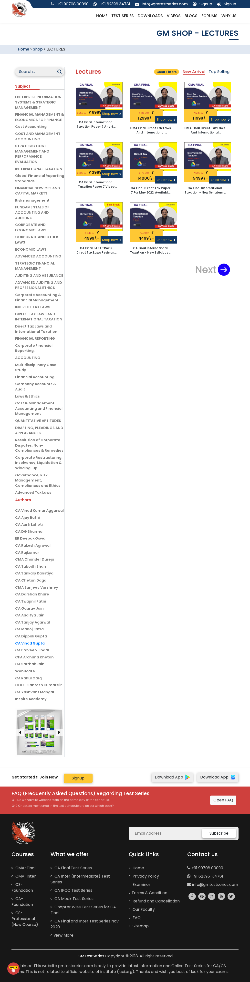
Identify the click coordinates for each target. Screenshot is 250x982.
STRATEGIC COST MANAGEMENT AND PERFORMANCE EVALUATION (32, 153)
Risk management (32, 200)
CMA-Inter (25, 876)
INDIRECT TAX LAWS (32, 307)
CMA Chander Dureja (34, 559)
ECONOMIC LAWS (30, 249)
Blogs (191, 16)
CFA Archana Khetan (34, 657)
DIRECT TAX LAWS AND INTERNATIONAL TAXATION (38, 317)
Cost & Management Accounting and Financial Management (38, 408)
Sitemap (140, 926)
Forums (209, 16)
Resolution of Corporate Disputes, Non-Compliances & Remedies (39, 445)
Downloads (150, 16)
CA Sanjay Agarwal (32, 622)
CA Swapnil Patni (30, 601)
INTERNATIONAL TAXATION (38, 168)
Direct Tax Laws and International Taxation (36, 329)
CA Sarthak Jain (29, 664)
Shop (38, 49)
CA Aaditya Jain (29, 615)
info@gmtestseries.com (214, 884)
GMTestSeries (91, 956)
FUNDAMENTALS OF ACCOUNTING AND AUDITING (32, 212)
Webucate (25, 671)
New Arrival (194, 71)
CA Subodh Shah (30, 566)
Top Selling (219, 71)
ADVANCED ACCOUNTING (38, 256)
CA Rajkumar (27, 552)
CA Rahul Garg (28, 678)
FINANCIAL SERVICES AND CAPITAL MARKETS (37, 191)
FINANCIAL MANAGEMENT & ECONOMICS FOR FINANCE (39, 117)
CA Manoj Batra (29, 629)
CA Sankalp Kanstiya (34, 573)
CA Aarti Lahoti (29, 524)
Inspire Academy (31, 698)
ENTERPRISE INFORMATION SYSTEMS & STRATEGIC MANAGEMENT (38, 102)
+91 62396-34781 (207, 876)
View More (63, 935)
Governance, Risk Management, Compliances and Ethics (37, 480)
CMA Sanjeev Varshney (36, 587)
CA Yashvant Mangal (34, 692)
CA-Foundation (22, 901)
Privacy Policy (145, 876)
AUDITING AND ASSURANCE (39, 275)
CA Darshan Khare (32, 594)
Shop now (110, 113)
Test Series (122, 16)
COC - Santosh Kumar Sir (38, 685)
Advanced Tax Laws (33, 492)
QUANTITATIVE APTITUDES (38, 420)
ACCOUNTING (27, 357)
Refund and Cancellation (156, 901)
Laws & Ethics (27, 396)
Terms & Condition (149, 893)
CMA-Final (24, 868)
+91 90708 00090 (206, 868)
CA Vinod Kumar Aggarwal (39, 510)
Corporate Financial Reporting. (33, 348)
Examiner (141, 884)
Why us (229, 16)
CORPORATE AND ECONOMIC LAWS (30, 227)
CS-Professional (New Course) (24, 918)
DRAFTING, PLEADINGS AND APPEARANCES (39, 430)
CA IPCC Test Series (72, 890)
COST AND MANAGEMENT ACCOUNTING (37, 136)
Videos (174, 16)
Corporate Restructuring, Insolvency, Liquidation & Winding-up (38, 463)
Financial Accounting (34, 377)
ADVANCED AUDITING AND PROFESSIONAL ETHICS (38, 285)
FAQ (136, 918)
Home (101, 16)
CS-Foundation (22, 887)
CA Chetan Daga (30, 580)
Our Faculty (143, 909)
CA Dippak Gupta (31, 636)
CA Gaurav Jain (29, 608)
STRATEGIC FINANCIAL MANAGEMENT (35, 266)
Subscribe (219, 833)
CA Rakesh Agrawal (33, 545)
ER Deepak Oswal (30, 538)
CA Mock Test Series (73, 898)
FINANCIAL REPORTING (35, 338)
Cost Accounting (31, 126)
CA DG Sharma (28, 531)
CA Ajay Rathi (27, 517)
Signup (78, 778)
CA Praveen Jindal (32, 650)
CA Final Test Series (72, 868)
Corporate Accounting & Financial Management (38, 297)
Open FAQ (223, 800)
